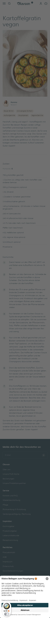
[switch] (6, 614)
